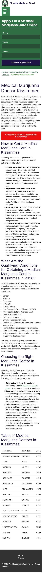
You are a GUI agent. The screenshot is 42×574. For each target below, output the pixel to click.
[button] (6, 11)
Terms (20, 555)
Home (4, 72)
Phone (5, 51)
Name (5, 33)
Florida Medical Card (22, 3)
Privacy (21, 558)
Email (5, 42)
